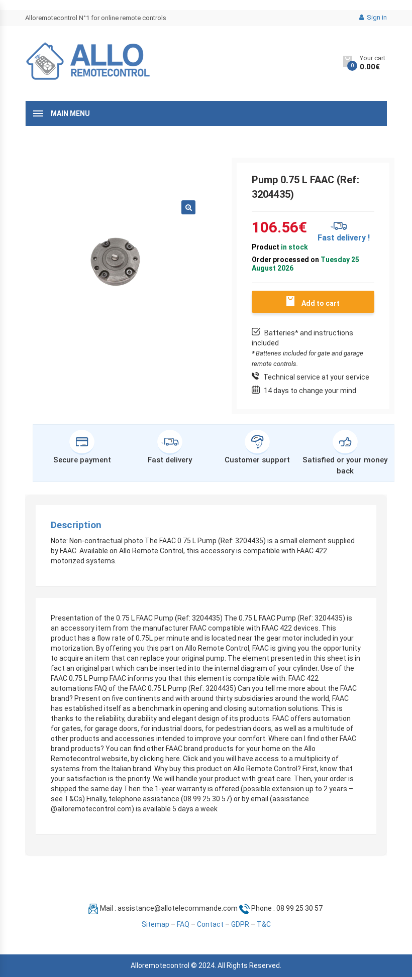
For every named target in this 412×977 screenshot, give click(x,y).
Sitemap (155, 924)
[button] (188, 207)
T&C (264, 924)
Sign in (376, 17)
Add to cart (320, 303)
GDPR (240, 924)
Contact (210, 924)
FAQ (183, 924)
